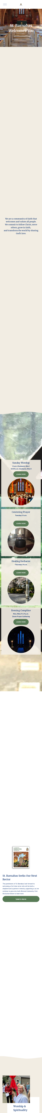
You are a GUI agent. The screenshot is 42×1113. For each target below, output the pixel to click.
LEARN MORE (21, 474)
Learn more (21, 899)
